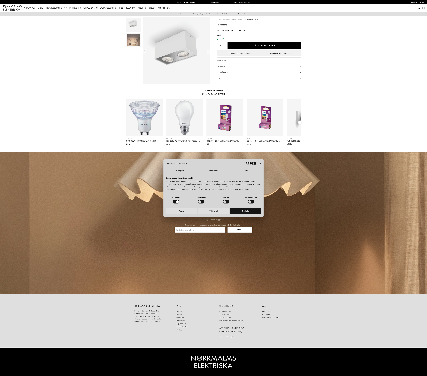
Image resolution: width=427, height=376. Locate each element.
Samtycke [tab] (180, 171)
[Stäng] (425, 13)
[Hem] (12, 8)
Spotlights (239, 19)
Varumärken (225, 19)
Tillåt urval (213, 211)
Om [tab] (246, 171)
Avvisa (181, 211)
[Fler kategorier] (299, 122)
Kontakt (179, 314)
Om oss (179, 311)
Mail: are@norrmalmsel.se (271, 317)
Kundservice (414, 2)
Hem (218, 19)
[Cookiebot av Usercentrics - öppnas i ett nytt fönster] (246, 163)
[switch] (201, 202)
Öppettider (180, 317)
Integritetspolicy (182, 327)
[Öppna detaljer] (300, 60)
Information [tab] (213, 171)
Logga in (422, 2)
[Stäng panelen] (260, 163)
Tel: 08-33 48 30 (225, 317)
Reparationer (181, 323)
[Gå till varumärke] (259, 24)
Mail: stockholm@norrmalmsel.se (231, 320)
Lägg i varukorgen (264, 45)
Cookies (179, 330)
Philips (233, 19)
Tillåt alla (245, 211)
